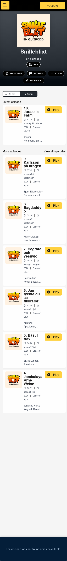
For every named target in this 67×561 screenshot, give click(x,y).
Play (56, 110)
